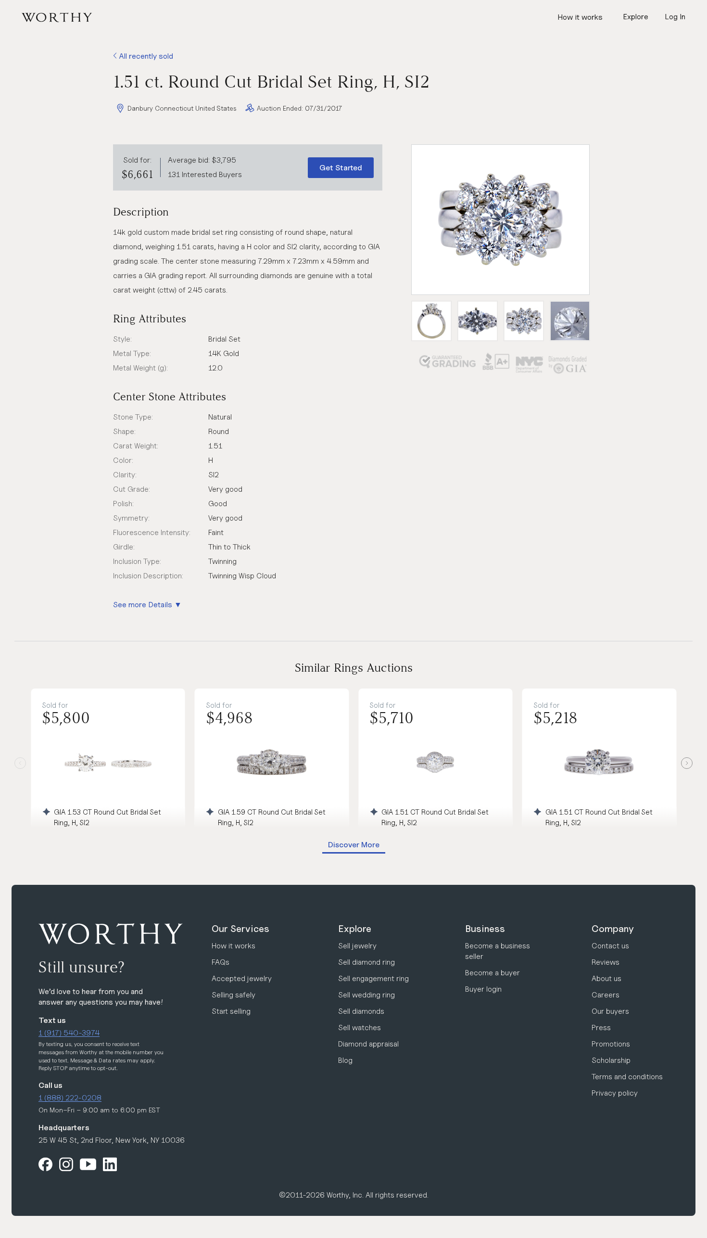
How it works (580, 17)
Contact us (610, 945)
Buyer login (483, 989)
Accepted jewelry (242, 978)
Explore (354, 928)
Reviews (605, 962)
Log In (675, 16)
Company (613, 928)
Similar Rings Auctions (354, 668)
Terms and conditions (627, 1076)
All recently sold (145, 56)
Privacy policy (615, 1093)
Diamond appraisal (368, 1043)
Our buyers (610, 1011)
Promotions (611, 1043)
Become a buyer (492, 972)
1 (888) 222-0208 (69, 1097)
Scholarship (611, 1060)
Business (485, 928)
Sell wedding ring (366, 994)
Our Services (240, 928)
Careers (605, 994)
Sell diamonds (361, 1011)
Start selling (231, 1011)
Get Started (340, 167)
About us (606, 978)
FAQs (220, 962)
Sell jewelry (357, 945)
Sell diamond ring (366, 962)
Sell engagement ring (373, 978)
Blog (345, 1060)
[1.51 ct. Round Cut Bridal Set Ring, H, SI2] (500, 219)
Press (601, 1027)
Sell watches (359, 1027)
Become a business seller (497, 951)
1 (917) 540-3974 (69, 1032)
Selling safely (233, 994)
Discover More (353, 844)
